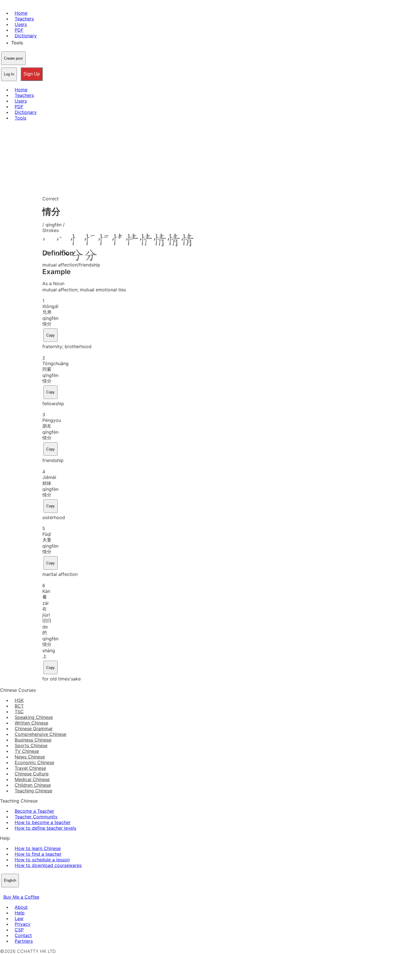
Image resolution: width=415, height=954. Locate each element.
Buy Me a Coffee (21, 897)
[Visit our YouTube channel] (23, 891)
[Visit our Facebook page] (3, 891)
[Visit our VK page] (17, 891)
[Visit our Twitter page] (10, 891)
